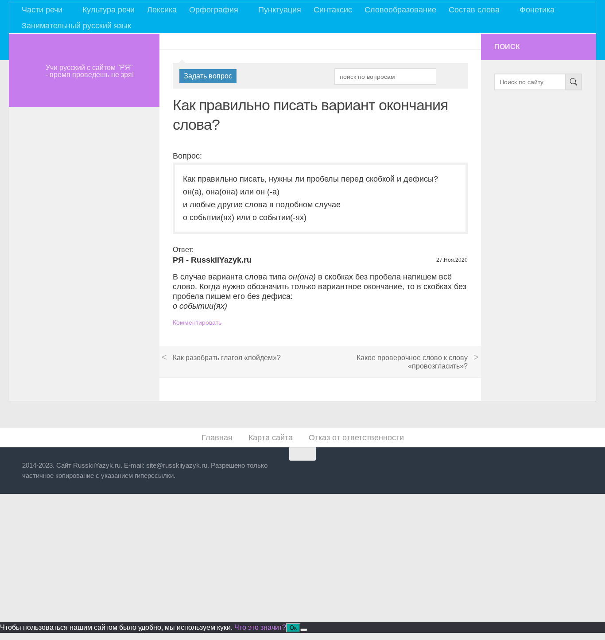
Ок (293, 627)
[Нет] (303, 629)
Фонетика (537, 9)
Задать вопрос (208, 76)
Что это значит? (260, 627)
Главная (217, 437)
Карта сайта (270, 437)
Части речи (42, 9)
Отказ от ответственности (356, 437)
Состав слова (474, 9)
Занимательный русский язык (76, 25)
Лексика (162, 9)
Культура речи (108, 9)
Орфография (213, 9)
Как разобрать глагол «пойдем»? (227, 357)
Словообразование (400, 9)
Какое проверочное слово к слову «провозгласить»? (412, 362)
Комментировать (197, 322)
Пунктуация (279, 9)
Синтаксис (333, 9)
